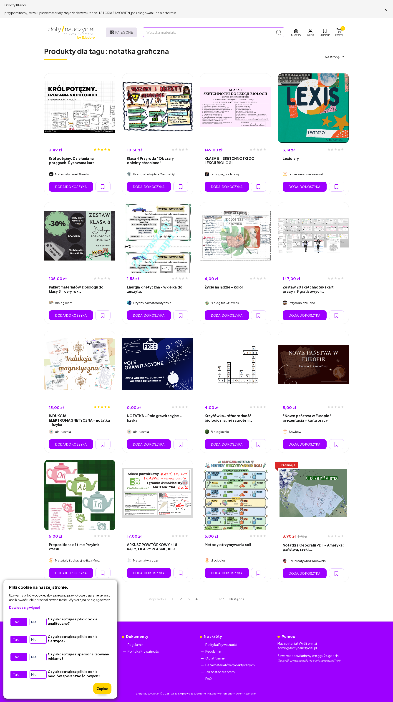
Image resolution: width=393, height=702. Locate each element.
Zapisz (102, 689)
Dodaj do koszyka (71, 187)
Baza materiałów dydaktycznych (230, 665)
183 (221, 599)
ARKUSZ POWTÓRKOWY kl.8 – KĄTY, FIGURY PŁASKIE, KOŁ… (153, 546)
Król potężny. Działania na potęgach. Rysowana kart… (73, 160)
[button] (310, 32)
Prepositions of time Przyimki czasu (74, 546)
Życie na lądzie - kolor (224, 287)
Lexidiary (291, 158)
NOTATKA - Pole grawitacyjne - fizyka (154, 418)
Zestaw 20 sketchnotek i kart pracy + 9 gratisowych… (308, 289)
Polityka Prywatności (143, 651)
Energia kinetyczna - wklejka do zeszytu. (154, 289)
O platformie (215, 658)
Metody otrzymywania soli (228, 544)
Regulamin (135, 644)
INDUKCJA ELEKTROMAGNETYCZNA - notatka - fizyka (79, 420)
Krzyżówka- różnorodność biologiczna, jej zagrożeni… (228, 418)
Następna (236, 599)
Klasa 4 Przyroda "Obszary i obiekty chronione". (151, 160)
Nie (34, 621)
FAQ (208, 679)
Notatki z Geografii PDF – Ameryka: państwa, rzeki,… (313, 547)
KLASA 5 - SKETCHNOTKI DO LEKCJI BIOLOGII (229, 160)
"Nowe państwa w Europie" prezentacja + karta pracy (307, 418)
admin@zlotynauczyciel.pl (297, 648)
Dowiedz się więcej (24, 607)
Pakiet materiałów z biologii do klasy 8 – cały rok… (76, 289)
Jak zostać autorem (220, 672)
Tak (16, 621)
